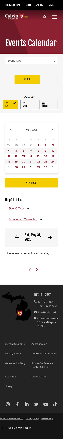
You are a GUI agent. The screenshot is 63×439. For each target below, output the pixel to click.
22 (38, 161)
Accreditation (39, 343)
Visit (28, 4)
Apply (39, 4)
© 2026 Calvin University (12, 418)
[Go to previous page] (11, 129)
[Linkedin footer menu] (26, 404)
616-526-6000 (46, 302)
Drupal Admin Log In (18, 428)
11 (9, 156)
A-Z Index (10, 376)
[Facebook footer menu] (17, 404)
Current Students (14, 343)
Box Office (16, 208)
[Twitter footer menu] (36, 404)
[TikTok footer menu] (55, 404)
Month (45, 106)
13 (23, 156)
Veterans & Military (15, 363)
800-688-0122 (49, 306)
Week (25, 106)
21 (31, 161)
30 (45, 167)
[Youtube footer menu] (45, 404)
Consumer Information (44, 353)
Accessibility (47, 418)
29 (38, 167)
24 (53, 161)
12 (16, 156)
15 (38, 156)
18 (9, 161)
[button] (45, 16)
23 (45, 161)
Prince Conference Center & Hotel (42, 365)
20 (23, 161)
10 (53, 150)
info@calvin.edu (47, 312)
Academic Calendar (23, 219)
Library (8, 386)
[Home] (16, 12)
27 (23, 167)
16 (45, 156)
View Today (31, 182)
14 (30, 156)
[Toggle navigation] (54, 17)
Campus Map (39, 376)
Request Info (12, 4)
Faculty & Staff (13, 353)
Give (51, 4)
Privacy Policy (32, 418)
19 (16, 161)
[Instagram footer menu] (7, 404)
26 (16, 167)
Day (6, 106)
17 (53, 156)
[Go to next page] (51, 129)
